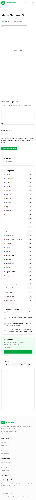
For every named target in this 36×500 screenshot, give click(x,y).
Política (3, 451)
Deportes (4, 445)
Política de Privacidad (7, 468)
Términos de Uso (6, 470)
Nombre (3, 123)
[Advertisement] (18, 70)
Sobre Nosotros (5, 462)
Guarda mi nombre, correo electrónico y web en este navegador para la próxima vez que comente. (17, 140)
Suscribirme (18, 352)
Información (5, 442)
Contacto (4, 465)
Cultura (3, 448)
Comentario (4, 109)
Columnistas (5, 453)
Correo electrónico (6, 130)
